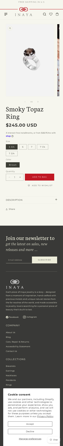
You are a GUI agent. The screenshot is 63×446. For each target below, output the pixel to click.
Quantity (10, 171)
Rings (9, 385)
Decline (30, 431)
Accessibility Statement (18, 346)
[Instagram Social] (30, 317)
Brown (13, 165)
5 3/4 (12, 147)
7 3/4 (12, 153)
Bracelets (10, 366)
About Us (10, 332)
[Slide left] (25, 102)
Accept (30, 424)
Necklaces (11, 375)
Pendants (11, 380)
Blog (8, 337)
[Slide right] (38, 102)
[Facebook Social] (12, 317)
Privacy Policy (45, 416)
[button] (44, 14)
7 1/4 (42, 147)
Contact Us (11, 351)
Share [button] (12, 209)
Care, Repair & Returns (17, 342)
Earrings (10, 371)
